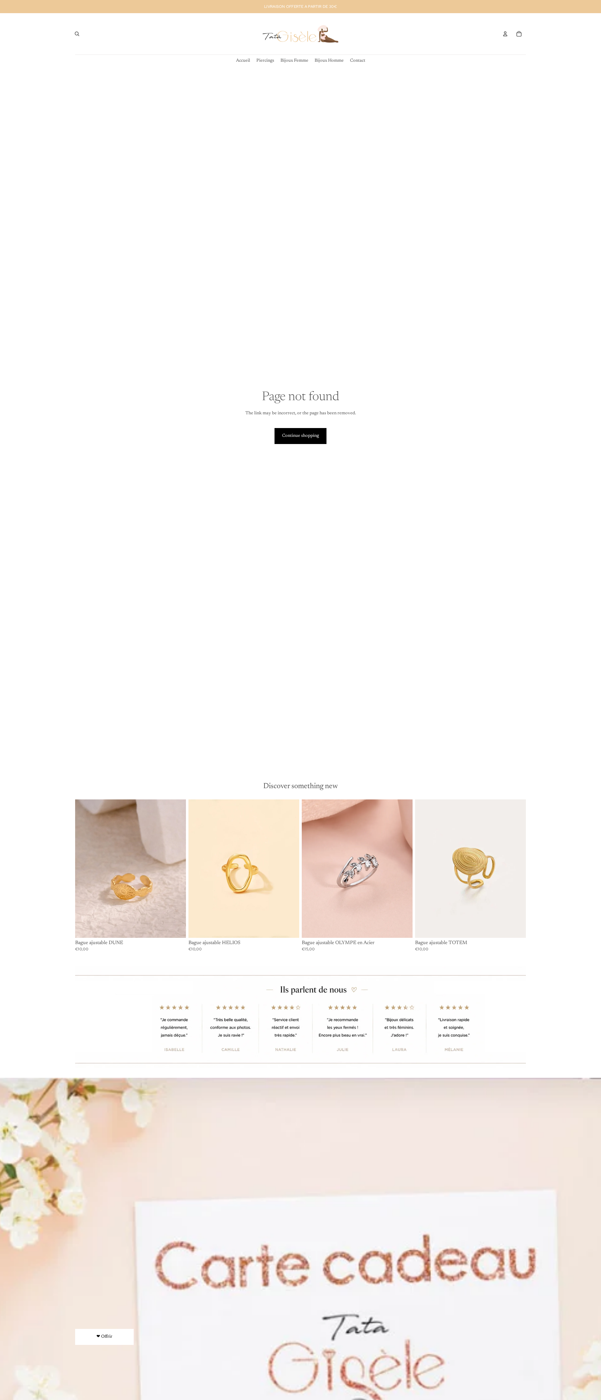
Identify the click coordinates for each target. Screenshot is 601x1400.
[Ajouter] (176, 928)
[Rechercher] (77, 34)
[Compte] (505, 34)
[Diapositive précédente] (197, 869)
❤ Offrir (104, 1337)
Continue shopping (300, 436)
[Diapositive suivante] (289, 869)
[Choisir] (402, 928)
